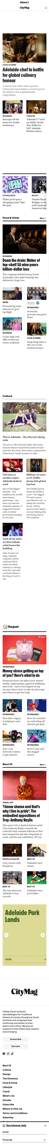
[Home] (24, 2)
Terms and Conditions (15, 1113)
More (42, 218)
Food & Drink (10, 1082)
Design (7, 1074)
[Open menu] (45, 8)
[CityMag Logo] (24, 8)
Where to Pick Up (12, 1108)
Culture (7, 1069)
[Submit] (43, 1140)
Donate (15, 1046)
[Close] (45, 1125)
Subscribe (15, 1039)
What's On (9, 1095)
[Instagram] (8, 1053)
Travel (6, 1091)
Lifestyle (7, 1087)
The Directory (10, 1078)
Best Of (7, 1065)
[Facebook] (4, 1053)
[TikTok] (12, 1053)
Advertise (8, 1117)
